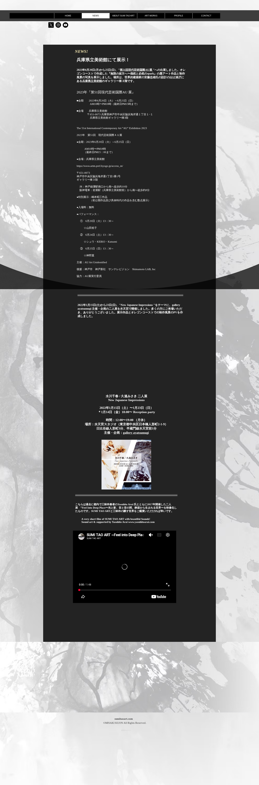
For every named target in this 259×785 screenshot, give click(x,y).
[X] (51, 25)
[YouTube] (65, 25)
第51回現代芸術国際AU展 (136, 69)
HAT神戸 (175, 77)
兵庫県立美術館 (92, 80)
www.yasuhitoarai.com (141, 522)
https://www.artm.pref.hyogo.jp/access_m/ (100, 166)
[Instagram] (58, 25)
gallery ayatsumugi (136, 432)
